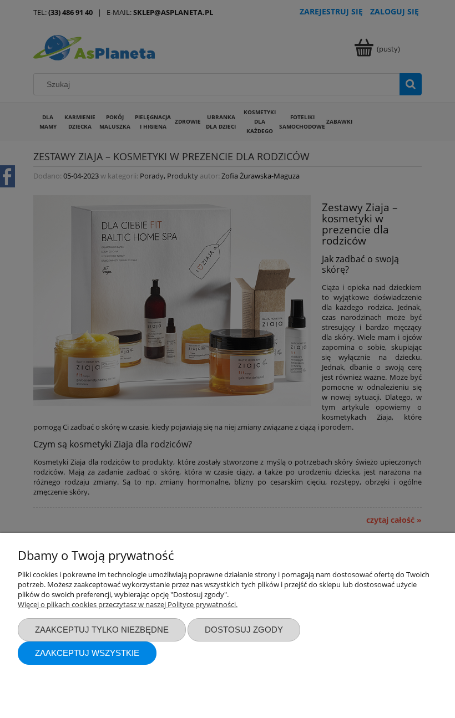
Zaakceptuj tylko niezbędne (102, 629)
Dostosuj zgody (244, 629)
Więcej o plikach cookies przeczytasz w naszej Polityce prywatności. (127, 604)
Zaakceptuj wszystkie (87, 653)
